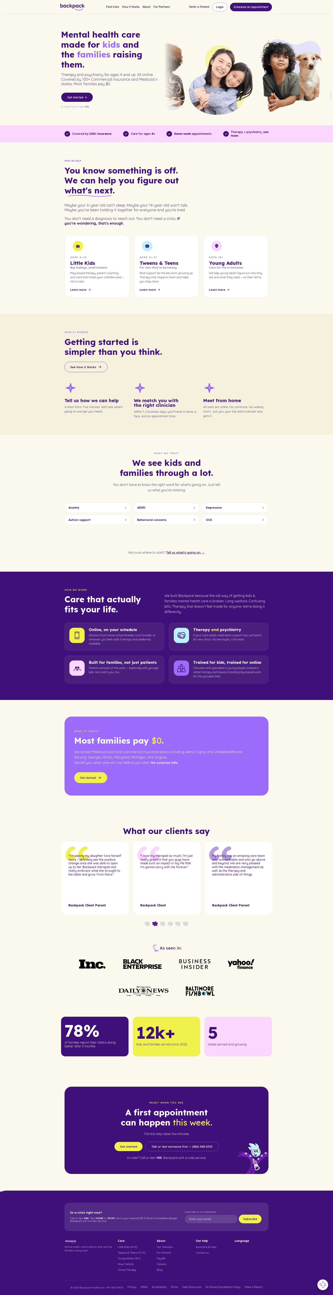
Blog (160, 1269)
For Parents (164, 1252)
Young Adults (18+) (129, 1258)
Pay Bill (161, 1258)
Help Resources (192, 1287)
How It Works (126, 1264)
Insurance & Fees (206, 1247)
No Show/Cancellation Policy (223, 1287)
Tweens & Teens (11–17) (132, 1252)
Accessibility (159, 1287)
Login (220, 7)
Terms (174, 1287)
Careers (162, 1264)
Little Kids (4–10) (127, 1247)
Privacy (131, 1287)
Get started (128, 1146)
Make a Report (254, 1287)
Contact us (202, 1252)
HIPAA (144, 1287)
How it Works (131, 6)
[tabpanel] (95, 878)
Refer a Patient (199, 6)
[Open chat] (322, 1284)
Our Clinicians (165, 1247)
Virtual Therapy (127, 1269)
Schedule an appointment (251, 7)
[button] (112, 6)
